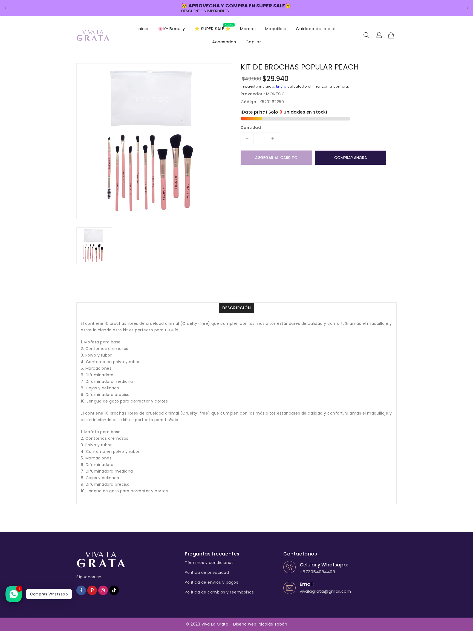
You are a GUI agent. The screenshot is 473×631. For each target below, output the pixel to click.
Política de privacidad (207, 572)
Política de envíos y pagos (211, 582)
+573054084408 (317, 572)
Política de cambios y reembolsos (219, 592)
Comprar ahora (350, 157)
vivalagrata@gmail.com (325, 591)
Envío (281, 86)
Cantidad (251, 127)
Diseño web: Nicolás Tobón (260, 624)
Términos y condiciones (209, 562)
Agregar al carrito (276, 157)
